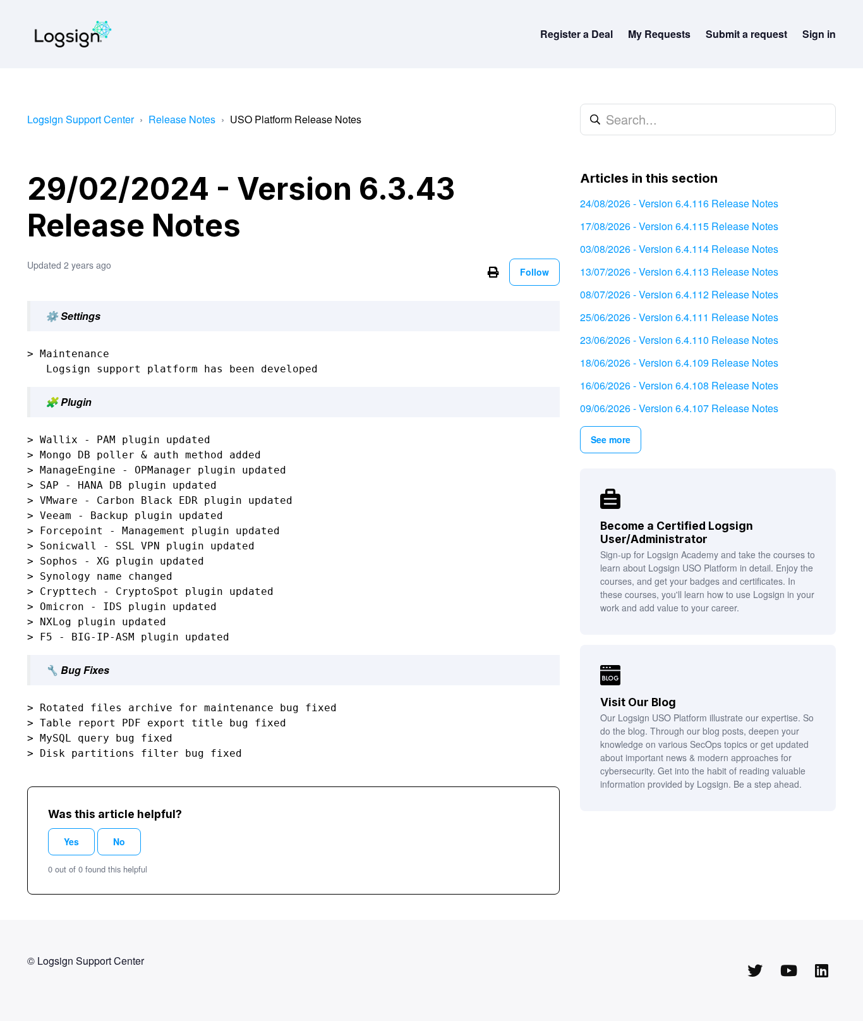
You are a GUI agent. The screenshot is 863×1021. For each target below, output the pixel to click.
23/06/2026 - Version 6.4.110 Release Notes (679, 340)
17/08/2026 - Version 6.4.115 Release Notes (679, 226)
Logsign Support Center (80, 119)
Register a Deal (576, 34)
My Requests (659, 34)
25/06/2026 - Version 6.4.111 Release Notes (679, 317)
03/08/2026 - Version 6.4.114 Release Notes (679, 248)
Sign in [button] (819, 34)
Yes (71, 841)
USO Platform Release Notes (295, 119)
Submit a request (746, 34)
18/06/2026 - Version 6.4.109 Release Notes (679, 362)
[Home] (73, 34)
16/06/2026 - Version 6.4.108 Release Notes (679, 385)
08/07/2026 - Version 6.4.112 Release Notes (679, 294)
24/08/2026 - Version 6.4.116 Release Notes (679, 203)
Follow (534, 272)
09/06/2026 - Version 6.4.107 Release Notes (679, 408)
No (119, 841)
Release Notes (181, 119)
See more (611, 439)
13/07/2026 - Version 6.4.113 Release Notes (679, 271)
